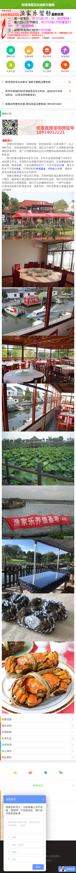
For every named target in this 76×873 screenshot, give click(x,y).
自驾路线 (65, 56)
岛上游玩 (47, 70)
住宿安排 (29, 70)
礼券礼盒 (11, 70)
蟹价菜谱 (47, 56)
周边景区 (65, 70)
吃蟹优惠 (29, 56)
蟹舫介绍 (11, 56)
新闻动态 (38, 785)
